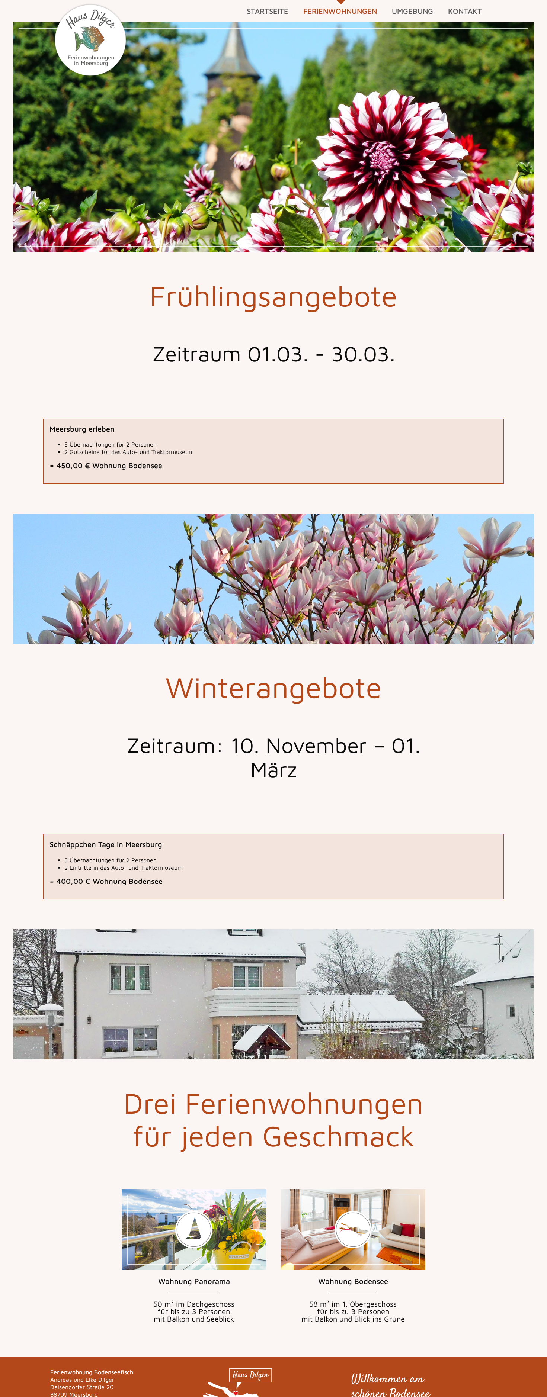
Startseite (267, 11)
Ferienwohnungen (340, 11)
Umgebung (412, 11)
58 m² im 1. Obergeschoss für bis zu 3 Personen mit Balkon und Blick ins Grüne (353, 1300)
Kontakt (465, 11)
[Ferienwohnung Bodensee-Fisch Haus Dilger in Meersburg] (90, 39)
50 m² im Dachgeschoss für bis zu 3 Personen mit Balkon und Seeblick (193, 1300)
